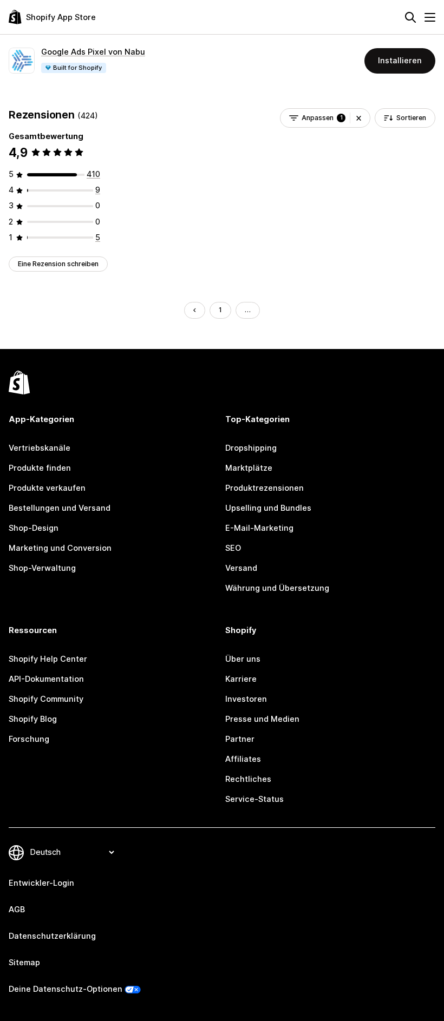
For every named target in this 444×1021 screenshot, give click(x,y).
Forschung (29, 739)
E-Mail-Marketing (259, 528)
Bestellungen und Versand (59, 508)
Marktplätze (248, 468)
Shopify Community (46, 699)
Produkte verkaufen (47, 488)
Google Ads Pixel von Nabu (93, 52)
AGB (17, 909)
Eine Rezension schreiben (58, 264)
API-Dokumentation (46, 679)
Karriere (241, 679)
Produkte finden (40, 468)
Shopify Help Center (48, 659)
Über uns (242, 659)
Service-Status (254, 799)
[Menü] (430, 17)
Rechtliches (248, 779)
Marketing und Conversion (60, 548)
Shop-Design (33, 528)
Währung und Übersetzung (277, 588)
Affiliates (243, 759)
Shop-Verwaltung (42, 568)
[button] (359, 118)
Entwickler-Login (41, 883)
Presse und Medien (262, 719)
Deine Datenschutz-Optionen (65, 989)
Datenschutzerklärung (52, 936)
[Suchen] (410, 17)
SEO (233, 548)
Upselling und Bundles (268, 508)
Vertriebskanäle (39, 448)
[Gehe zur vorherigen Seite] (194, 310)
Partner (239, 739)
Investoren (246, 699)
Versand (241, 568)
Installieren (400, 60)
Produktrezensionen (264, 488)
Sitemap (24, 962)
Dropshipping (251, 448)
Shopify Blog (33, 719)
